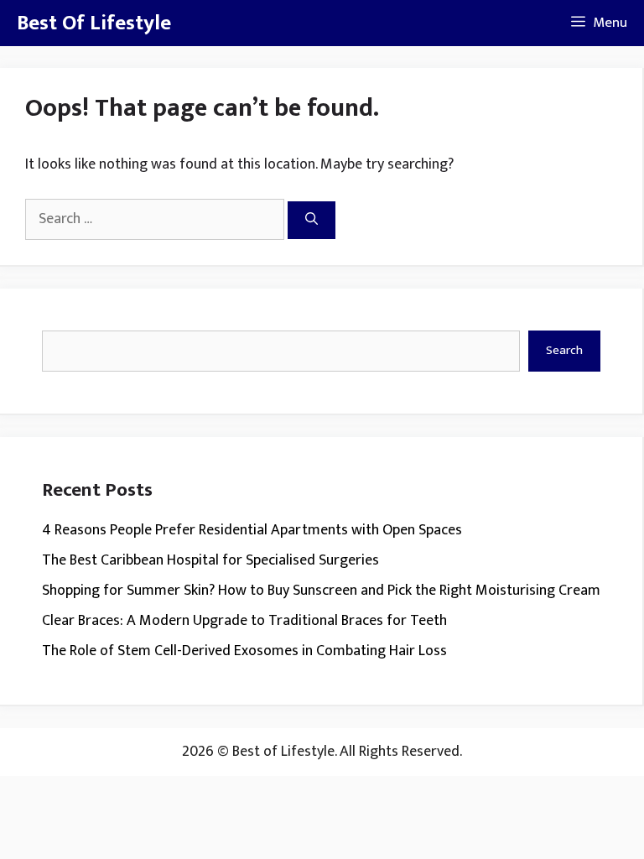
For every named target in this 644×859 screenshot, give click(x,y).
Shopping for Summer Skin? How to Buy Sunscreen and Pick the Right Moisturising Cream (321, 590)
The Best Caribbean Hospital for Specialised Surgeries (210, 560)
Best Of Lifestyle (94, 23)
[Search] (311, 220)
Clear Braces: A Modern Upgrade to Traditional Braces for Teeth (244, 620)
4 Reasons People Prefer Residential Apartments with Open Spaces (252, 530)
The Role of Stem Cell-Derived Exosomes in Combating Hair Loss (244, 651)
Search (564, 350)
